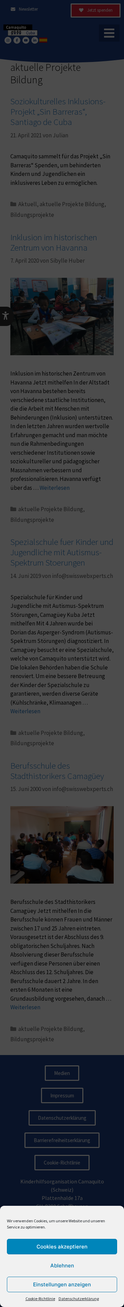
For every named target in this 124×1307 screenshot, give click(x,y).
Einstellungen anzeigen (62, 1284)
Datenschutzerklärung (79, 1298)
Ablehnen (62, 1265)
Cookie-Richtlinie (40, 1298)
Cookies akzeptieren (62, 1246)
